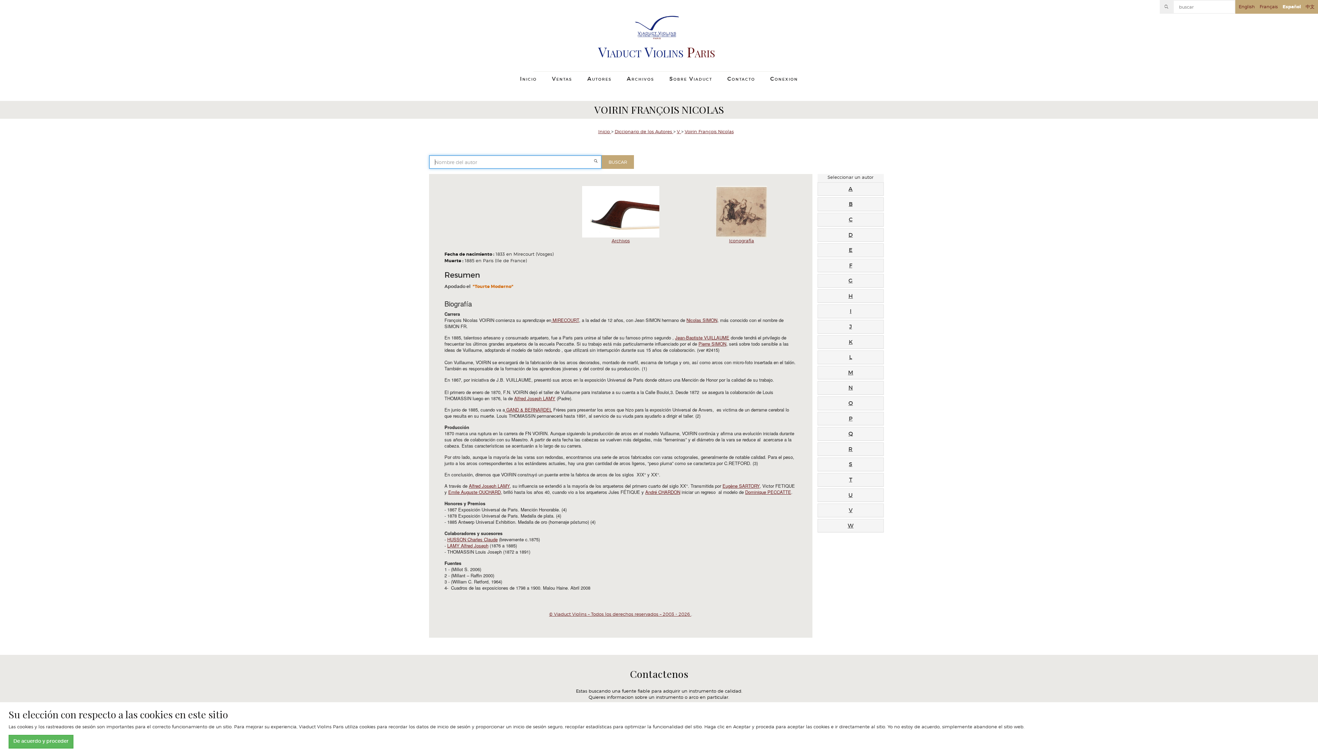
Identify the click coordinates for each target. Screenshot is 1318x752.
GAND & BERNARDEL (528, 409)
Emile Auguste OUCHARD (474, 492)
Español (1292, 7)
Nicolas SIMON (701, 320)
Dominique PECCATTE (768, 492)
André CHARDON (662, 492)
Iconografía (741, 240)
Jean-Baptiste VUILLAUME (702, 337)
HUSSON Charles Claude (472, 539)
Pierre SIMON (712, 343)
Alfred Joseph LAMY (534, 398)
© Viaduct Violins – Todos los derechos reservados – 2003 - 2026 (620, 614)
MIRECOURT (565, 320)
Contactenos (659, 674)
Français (1269, 6)
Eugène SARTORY (741, 486)
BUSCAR (618, 162)
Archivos (621, 240)
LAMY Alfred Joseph (467, 545)
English (1247, 6)
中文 (1310, 6)
